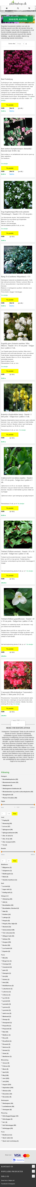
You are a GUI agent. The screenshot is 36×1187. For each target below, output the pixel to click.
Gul (5, 976)
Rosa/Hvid (7, 1041)
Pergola (6, 920)
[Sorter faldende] (26, 43)
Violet (5, 1053)
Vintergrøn (7, 1109)
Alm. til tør (7, 839)
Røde (5, 876)
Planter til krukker (10, 798)
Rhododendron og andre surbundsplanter (18, 791)
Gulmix (6, 979)
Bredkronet (7, 1135)
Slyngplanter (8, 794)
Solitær (6, 939)
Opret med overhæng (11, 1141)
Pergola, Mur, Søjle (10, 923)
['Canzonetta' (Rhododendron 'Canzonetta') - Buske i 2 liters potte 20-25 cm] (18, 675)
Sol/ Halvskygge (9, 1125)
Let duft (6, 886)
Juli (6, 1081)
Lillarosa (6, 995)
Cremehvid (7, 967)
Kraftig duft (7, 892)
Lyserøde (7, 1004)
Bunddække (8, 905)
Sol (5, 1122)
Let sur (6, 826)
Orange (6, 1019)
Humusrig (7, 823)
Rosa (5, 1038)
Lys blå (6, 998)
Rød (5, 1032)
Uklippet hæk (8, 936)
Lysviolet (7, 1010)
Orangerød (7, 1022)
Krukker (7, 914)
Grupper (7, 942)
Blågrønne (7, 867)
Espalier (6, 951)
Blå (5, 958)
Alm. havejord (9, 842)
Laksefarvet (7, 988)
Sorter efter (11, 43)
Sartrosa (6, 1047)
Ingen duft (7, 889)
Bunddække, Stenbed (11, 908)
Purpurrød (7, 1028)
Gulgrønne (7, 870)
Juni (6, 1078)
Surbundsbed (8, 930)
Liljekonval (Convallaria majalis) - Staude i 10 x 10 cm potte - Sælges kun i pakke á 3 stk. (17, 480)
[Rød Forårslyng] (18, 62)
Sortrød (6, 1050)
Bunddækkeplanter (10, 779)
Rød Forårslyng (7, 79)
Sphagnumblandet (10, 832)
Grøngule (7, 973)
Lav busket (7, 948)
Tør (5, 845)
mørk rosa (7, 1013)
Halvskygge (7, 1119)
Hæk (5, 911)
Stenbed (7, 926)
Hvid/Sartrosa (8, 985)
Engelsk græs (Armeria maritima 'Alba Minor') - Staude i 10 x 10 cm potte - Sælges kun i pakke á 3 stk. (17, 345)
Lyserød (6, 1001)
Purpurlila (7, 1025)
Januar (6, 1063)
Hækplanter (7, 785)
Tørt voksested (9, 933)
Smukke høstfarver (10, 880)
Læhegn (6, 917)
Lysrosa (6, 1007)
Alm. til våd (8, 835)
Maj (6, 1075)
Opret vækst (8, 1138)
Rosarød (6, 1044)
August (7, 1084)
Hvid (5, 982)
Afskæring (7, 899)
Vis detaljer (4, 163)
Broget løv (7, 961)
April (6, 1072)
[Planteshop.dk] (18, 2)
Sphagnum (8, 829)
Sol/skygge (8, 1128)
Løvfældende (8, 1106)
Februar (6, 1066)
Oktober (7, 1090)
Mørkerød (7, 1016)
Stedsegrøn (8, 1103)
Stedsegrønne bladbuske (12, 788)
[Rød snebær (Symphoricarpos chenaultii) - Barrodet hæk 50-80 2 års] (18, 132)
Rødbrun (6, 1035)
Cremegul (7, 964)
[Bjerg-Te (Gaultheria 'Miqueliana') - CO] (18, 260)
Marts (5, 1069)
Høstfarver (7, 1056)
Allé (5, 902)
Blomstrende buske (10, 782)
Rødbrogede (8, 873)
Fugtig (6, 820)
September (8, 1087)
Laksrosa (7, 991)
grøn (5, 970)
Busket (6, 945)
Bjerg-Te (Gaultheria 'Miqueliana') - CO (15, 277)
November (7, 1097)
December (7, 1094)
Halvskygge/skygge (10, 1116)
